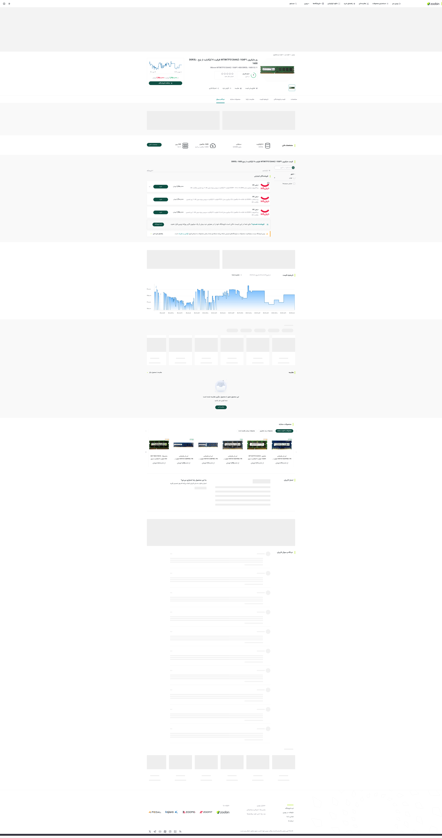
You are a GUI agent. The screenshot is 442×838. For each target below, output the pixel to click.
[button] (209, 186)
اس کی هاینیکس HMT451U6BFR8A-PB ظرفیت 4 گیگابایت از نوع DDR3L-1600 (183, 457)
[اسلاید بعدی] (146, 452)
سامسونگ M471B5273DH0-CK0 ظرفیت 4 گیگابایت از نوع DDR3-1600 (159, 457)
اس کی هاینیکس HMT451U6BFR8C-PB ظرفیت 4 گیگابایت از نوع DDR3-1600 (208, 457)
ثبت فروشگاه (289, 808)
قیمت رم (287, 55)
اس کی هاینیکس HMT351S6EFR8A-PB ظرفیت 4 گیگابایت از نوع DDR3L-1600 (232, 457)
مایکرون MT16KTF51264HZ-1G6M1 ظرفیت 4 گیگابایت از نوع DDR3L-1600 (257, 457)
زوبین (293, 55)
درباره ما (291, 821)
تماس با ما (290, 817)
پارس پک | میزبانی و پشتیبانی (256, 810)
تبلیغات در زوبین (288, 812)
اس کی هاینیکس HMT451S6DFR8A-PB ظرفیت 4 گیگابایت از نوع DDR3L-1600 (281, 457)
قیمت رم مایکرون (277, 55)
